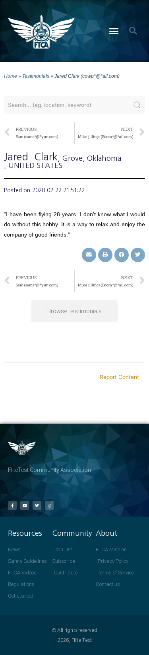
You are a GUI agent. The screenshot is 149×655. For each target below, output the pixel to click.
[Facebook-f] (12, 505)
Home (10, 76)
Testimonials (35, 76)
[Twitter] (37, 505)
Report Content (119, 377)
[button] (113, 31)
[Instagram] (49, 505)
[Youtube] (24, 505)
